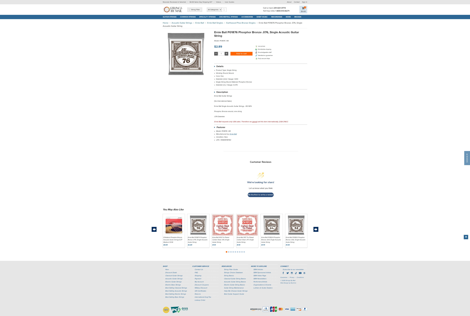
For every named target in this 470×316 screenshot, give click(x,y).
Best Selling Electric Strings (175, 294)
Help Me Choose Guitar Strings (235, 291)
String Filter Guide (231, 269)
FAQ (196, 272)
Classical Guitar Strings (173, 276)
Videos (218, 2)
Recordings (276, 17)
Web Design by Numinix (288, 283)
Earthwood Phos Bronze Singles (241, 23)
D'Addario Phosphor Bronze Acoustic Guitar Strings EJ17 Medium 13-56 (172, 240)
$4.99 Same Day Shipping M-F (201, 2)
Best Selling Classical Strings (176, 288)
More (288, 17)
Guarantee (283, 277)
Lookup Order (200, 300)
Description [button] (222, 92)
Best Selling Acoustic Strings (176, 291)
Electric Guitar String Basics (234, 285)
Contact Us (199, 269)
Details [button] (219, 66)
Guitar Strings (169, 17)
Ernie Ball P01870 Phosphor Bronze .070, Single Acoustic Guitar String (197, 240)
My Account (199, 282)
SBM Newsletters (259, 279)
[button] (467, 158)
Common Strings (188, 17)
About (289, 2)
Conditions (300, 277)
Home (165, 23)
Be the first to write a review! (260, 195)
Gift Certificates (200, 291)
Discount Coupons (202, 285)
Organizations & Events (262, 285)
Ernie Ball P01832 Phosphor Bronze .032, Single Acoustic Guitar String (295, 240)
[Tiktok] (296, 273)
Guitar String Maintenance (234, 288)
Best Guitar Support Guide (234, 294)
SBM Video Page (259, 276)
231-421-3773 (280, 8)
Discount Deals (171, 272)
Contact (297, 2)
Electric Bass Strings (173, 285)
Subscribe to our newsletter (293, 269)
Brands (297, 17)
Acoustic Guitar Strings (182, 23)
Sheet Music (262, 17)
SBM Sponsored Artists (262, 272)
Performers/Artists (260, 282)
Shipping (198, 276)
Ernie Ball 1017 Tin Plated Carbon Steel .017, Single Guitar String (245, 240)
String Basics (229, 276)
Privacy (292, 277)
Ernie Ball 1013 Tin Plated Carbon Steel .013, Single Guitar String (220, 240)
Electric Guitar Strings (173, 282)
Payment (198, 279)
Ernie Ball (199, 23)
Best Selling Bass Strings (174, 297)
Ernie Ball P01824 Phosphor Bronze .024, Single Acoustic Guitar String (271, 240)
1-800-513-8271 (282, 11)
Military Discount (201, 288)
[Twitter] (287, 273)
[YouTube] (300, 273)
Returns (198, 294)
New (167, 269)
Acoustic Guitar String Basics (235, 282)
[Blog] (304, 273)
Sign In (304, 2)
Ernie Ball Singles (215, 23)
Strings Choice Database (233, 272)
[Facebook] (283, 273)
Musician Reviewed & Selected (174, 2)
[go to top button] (466, 237)
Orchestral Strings (228, 17)
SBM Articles (258, 269)
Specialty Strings (207, 17)
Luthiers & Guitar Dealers (262, 288)
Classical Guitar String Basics (235, 279)
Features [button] (220, 127)
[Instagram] (292, 273)
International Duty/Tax (203, 297)
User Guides (229, 2)
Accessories (247, 17)
